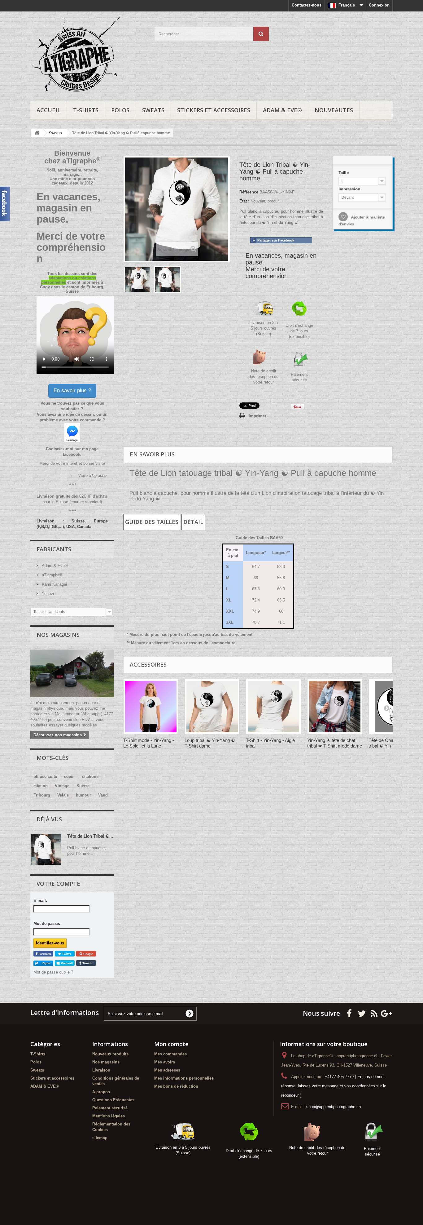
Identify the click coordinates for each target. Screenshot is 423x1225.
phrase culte (45, 776)
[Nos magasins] (72, 673)
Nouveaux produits (110, 1054)
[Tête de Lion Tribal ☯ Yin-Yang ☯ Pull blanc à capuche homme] (137, 279)
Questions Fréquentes (113, 1100)
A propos (101, 1092)
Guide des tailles (151, 522)
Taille (344, 172)
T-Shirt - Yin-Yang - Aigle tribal (270, 743)
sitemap (99, 1137)
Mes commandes (170, 1054)
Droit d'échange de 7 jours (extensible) (299, 331)
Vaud (103, 795)
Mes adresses (167, 1070)
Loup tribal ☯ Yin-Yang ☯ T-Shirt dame (210, 743)
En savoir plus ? (72, 390)
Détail (193, 522)
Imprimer (257, 416)
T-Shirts (85, 110)
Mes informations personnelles (184, 1078)
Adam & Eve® (54, 565)
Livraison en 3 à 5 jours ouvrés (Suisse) (263, 328)
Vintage (62, 785)
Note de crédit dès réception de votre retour (263, 376)
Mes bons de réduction (176, 1086)
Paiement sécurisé (110, 1108)
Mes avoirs (164, 1062)
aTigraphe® (52, 575)
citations (90, 776)
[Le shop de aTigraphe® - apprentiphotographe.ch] (87, 55)
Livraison (101, 1070)
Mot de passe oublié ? (53, 972)
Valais (63, 795)
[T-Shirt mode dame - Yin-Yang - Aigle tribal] (273, 706)
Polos (120, 110)
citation (40, 785)
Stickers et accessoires (213, 110)
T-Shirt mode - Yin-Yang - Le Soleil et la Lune (148, 743)
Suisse (82, 785)
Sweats (153, 110)
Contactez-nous (306, 5)
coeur (69, 776)
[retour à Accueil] (37, 133)
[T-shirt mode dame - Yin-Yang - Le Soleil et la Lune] (150, 706)
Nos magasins (58, 634)
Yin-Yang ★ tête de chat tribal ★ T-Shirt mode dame (334, 743)
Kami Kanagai (54, 584)
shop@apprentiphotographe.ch (333, 1106)
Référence (248, 192)
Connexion (379, 5)
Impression (349, 189)
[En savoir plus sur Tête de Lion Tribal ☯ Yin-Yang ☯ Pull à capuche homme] (45, 849)
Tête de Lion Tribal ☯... (90, 836)
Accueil (48, 110)
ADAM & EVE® (282, 110)
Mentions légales (108, 1116)
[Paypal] (43, 963)
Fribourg (41, 795)
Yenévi (47, 593)
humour (83, 795)
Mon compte (171, 1044)
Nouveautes (334, 110)
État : (244, 201)
